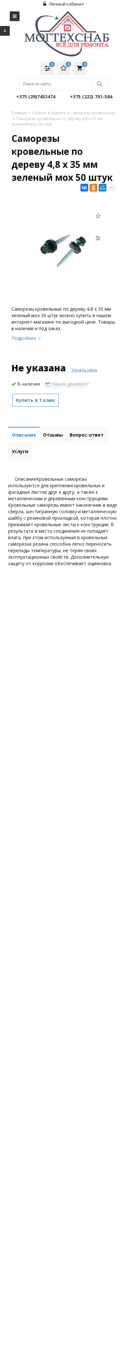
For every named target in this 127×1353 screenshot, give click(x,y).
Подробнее (24, 338)
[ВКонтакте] (84, 188)
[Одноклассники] (93, 188)
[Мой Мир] (102, 188)
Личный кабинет (66, 4)
